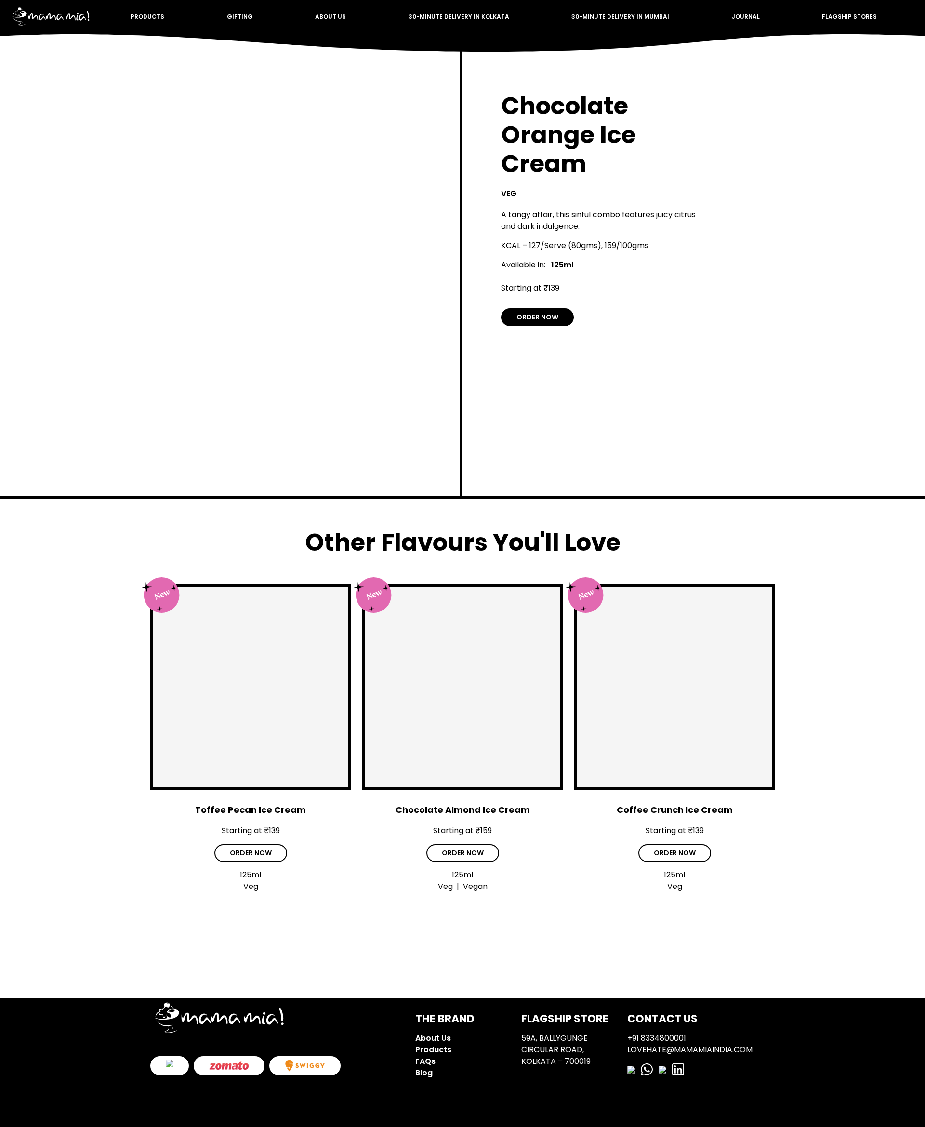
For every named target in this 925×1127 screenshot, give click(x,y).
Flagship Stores (849, 17)
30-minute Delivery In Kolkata (459, 17)
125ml (562, 264)
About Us (330, 17)
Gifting (240, 17)
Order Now (537, 317)
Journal (746, 17)
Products (147, 17)
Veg (508, 193)
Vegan (475, 886)
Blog (424, 1072)
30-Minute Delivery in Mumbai (620, 17)
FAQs (425, 1061)
